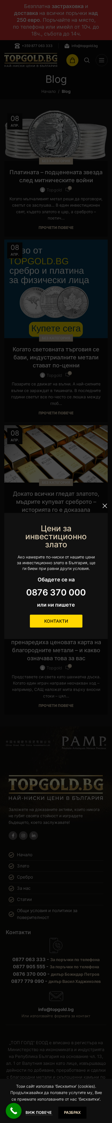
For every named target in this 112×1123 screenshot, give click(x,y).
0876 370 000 (56, 592)
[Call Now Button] (14, 1111)
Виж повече (39, 1112)
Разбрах (72, 1112)
